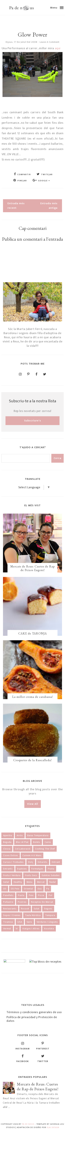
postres (22, 902)
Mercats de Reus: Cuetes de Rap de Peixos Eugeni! (32, 568)
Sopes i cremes (11, 915)
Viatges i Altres (31, 928)
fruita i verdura (11, 875)
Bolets (36, 842)
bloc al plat (22, 842)
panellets (8, 895)
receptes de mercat (42, 902)
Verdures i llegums (47, 922)
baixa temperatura (37, 835)
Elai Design (53, 1127)
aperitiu (7, 835)
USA (20, 922)
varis (29, 922)
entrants (8, 869)
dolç (30, 862)
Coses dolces (10, 855)
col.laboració (22, 849)
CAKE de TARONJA (32, 633)
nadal (52, 882)
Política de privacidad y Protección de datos (31, 1019)
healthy (18, 882)
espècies (22, 869)
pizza (41, 895)
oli (4, 889)
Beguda (7, 842)
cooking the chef (45, 849)
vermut (7, 928)
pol (50, 895)
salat (37, 909)
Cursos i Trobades (13, 862)
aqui (57, 48)
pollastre (8, 902)
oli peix (15, 889)
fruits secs (31, 875)
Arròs (20, 835)
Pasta (21, 895)
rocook (25, 909)
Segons (48, 909)
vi (17, 928)
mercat (41, 882)
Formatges (37, 869)
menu (29, 882)
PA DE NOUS (28, 1124)
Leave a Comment (50, 42)
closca (6, 849)
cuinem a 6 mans (32, 855)
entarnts (42, 862)
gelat (6, 882)
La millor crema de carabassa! (32, 697)
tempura (50, 915)
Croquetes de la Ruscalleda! (32, 760)
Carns (48, 842)
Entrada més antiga (49, 205)
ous (40, 889)
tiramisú (8, 922)
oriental (28, 889)
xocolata (49, 928)
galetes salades (51, 875)
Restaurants (9, 909)
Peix (31, 895)
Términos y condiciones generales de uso (34, 1012)
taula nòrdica (33, 915)
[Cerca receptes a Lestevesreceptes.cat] (45, 961)
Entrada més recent (16, 205)
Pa (47, 889)
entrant (56, 862)
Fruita (51, 869)
